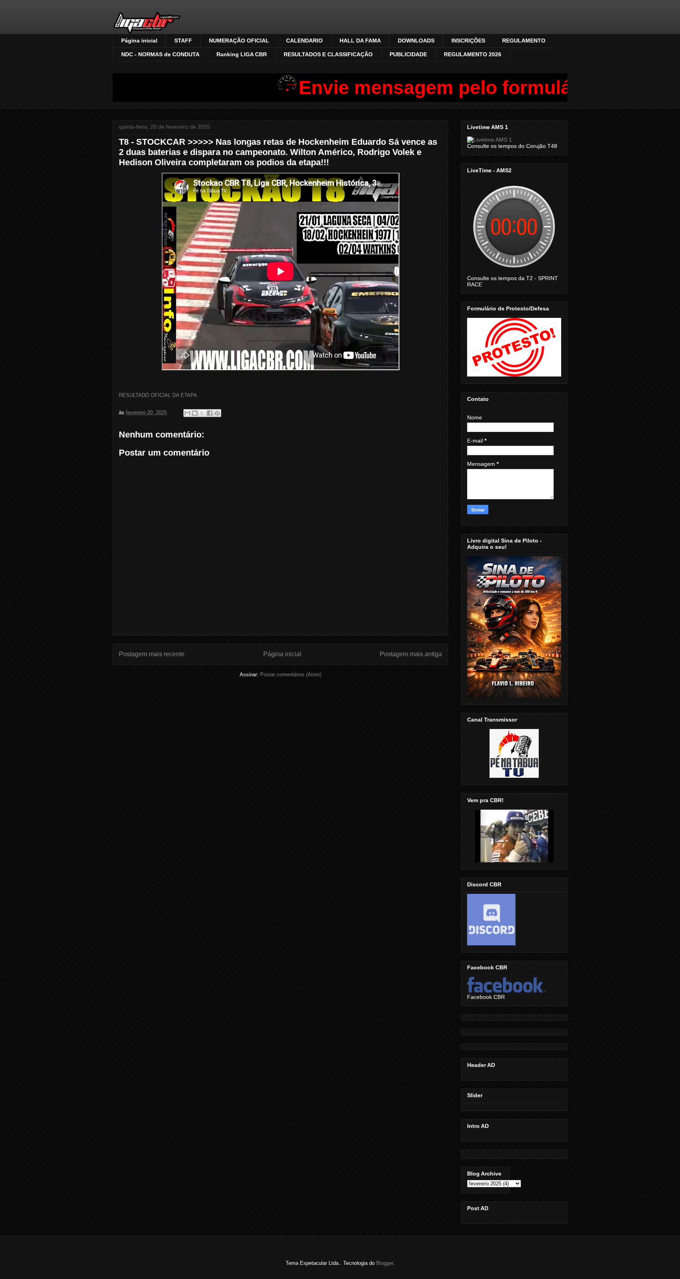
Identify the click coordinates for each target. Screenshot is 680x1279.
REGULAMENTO (523, 40)
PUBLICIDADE (408, 54)
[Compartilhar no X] (202, 413)
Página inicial (139, 40)
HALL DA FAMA (360, 40)
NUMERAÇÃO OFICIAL (239, 40)
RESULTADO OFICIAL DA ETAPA (158, 395)
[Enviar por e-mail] (187, 413)
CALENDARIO (304, 40)
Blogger (384, 1263)
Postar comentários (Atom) (291, 674)
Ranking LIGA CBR (241, 54)
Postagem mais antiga (411, 654)
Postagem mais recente (152, 654)
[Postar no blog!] (195, 413)
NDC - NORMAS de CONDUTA (160, 54)
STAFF (183, 40)
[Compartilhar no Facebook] (210, 413)
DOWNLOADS (416, 40)
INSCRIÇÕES (468, 40)
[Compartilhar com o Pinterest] (217, 413)
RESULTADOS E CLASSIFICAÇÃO (328, 54)
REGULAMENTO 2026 (472, 54)
